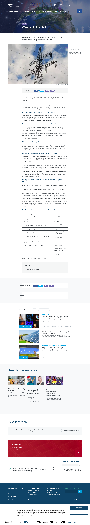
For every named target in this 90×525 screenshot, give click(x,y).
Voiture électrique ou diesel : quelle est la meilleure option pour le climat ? (54, 348)
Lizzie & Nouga (49, 490)
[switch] (39, 522)
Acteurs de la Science (31, 492)
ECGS (64, 326)
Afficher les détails (72, 522)
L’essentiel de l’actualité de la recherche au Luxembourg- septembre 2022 (55, 317)
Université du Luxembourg (52, 326)
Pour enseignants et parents (49, 11)
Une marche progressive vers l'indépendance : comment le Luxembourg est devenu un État (34, 391)
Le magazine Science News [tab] (33, 269)
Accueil (80, 18)
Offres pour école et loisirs (51, 492)
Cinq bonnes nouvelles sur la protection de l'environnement (54, 391)
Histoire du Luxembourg (33, 387)
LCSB (45, 326)
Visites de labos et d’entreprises (53, 494)
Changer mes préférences (70, 430)
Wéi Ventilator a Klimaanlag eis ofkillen (16, 389)
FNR (43, 342)
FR (80, 5)
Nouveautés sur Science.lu (15, 488)
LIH (42, 326)
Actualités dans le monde (15, 491)
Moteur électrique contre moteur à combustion (54, 345)
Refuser (79, 516)
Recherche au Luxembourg (33, 490)
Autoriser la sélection (79, 512)
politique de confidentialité (70, 474)
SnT (67, 326)
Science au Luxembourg (14, 11)
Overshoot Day (46, 330)
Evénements (29, 499)
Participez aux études (31, 496)
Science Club (30, 30)
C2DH (69, 326)
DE (78, 5)
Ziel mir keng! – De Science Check (53, 387)
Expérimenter (36, 11)
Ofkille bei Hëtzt (12, 387)
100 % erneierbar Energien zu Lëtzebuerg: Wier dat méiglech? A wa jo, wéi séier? (56, 332)
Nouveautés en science (47, 314)
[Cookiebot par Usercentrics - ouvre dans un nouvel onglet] (8, 522)
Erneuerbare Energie (44, 309)
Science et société (31, 498)
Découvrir (27, 11)
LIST (58, 326)
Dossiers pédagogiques (51, 496)
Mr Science (63, 11)
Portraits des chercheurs (32, 494)
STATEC (61, 326)
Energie (34, 309)
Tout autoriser (79, 507)
